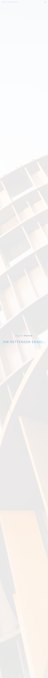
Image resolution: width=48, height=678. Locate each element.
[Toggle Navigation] (45, 2)
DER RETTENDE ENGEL (10, 2)
